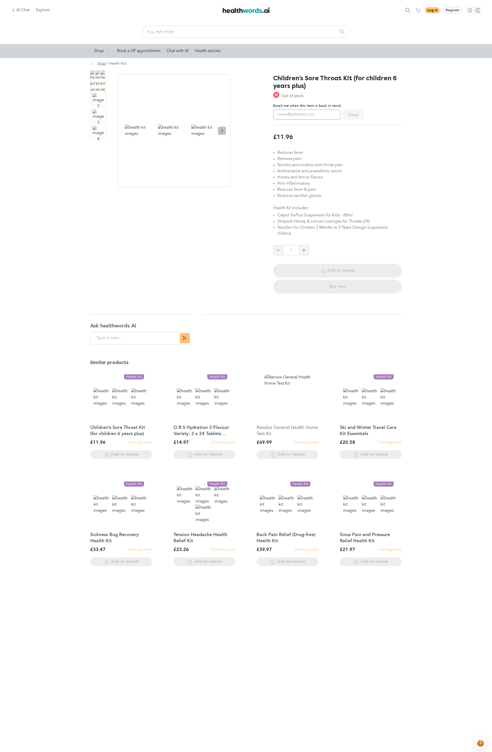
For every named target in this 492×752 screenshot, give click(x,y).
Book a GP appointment (138, 51)
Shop (99, 51)
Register (452, 10)
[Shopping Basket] (418, 10)
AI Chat (23, 10)
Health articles (208, 51)
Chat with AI (178, 51)
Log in (432, 10)
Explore (43, 10)
